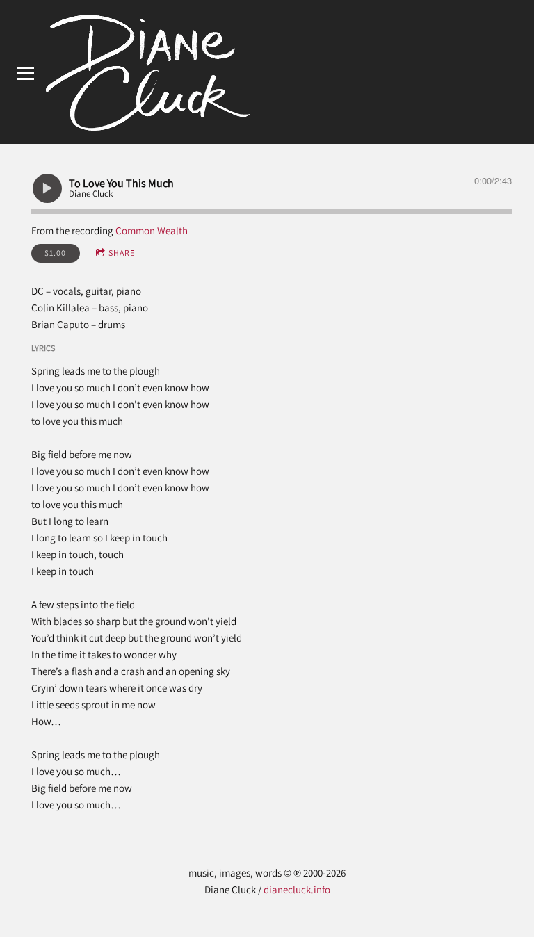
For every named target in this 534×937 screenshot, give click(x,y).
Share (121, 252)
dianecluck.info (297, 889)
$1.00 (55, 252)
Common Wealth (151, 230)
